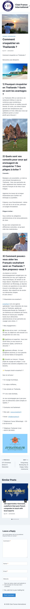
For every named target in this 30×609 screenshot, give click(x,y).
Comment (7, 541)
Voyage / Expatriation (9, 36)
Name (5, 563)
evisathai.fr (6, 304)
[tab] (11, 519)
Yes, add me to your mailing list (14, 590)
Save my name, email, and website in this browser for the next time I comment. (15, 585)
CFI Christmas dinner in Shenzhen (6, 463)
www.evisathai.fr (16, 412)
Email (5, 571)
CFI (5, 50)
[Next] (25, 501)
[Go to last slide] (4, 501)
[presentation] (15, 492)
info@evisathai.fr (13, 416)
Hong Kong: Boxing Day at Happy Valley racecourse (23, 464)
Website (5, 579)
